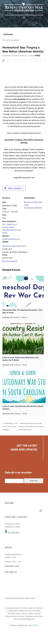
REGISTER (33, 481)
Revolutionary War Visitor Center (14, 246)
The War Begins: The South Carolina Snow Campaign (9, 426)
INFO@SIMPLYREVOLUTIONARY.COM (16, 541)
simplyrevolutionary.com (11, 239)
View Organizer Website (33, 208)
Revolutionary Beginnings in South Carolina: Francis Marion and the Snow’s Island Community (31, 426)
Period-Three (33, 625)
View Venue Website (9, 261)
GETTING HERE (13, 532)
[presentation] (23, 291)
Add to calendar (14, 188)
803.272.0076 (10, 537)
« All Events (7, 34)
